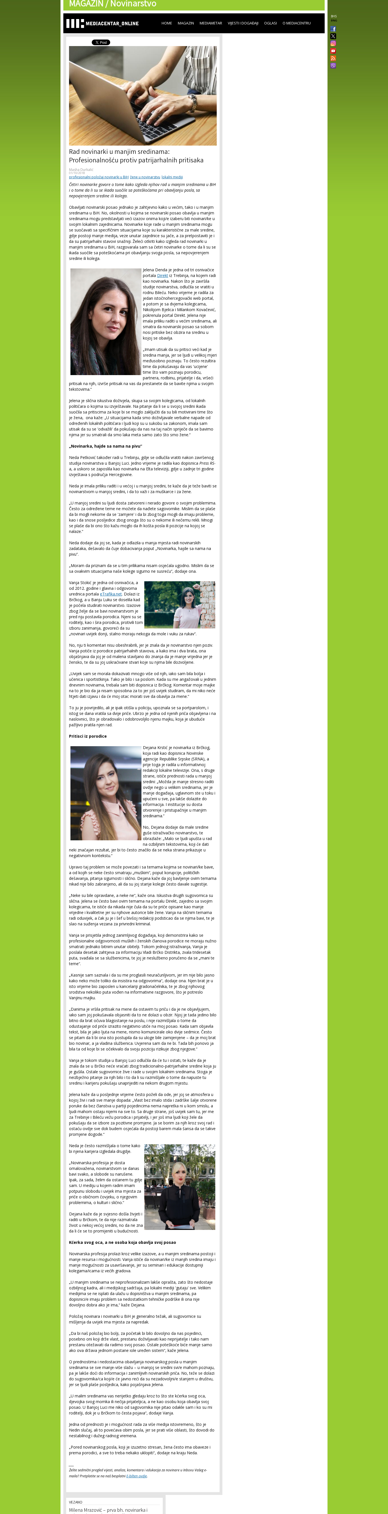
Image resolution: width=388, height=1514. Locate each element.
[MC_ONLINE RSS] (332, 59)
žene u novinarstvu (145, 177)
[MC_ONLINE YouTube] (332, 51)
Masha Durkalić (81, 169)
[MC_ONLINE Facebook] (332, 29)
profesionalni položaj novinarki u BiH (99, 177)
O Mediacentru (297, 23)
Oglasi (270, 23)
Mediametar (211, 23)
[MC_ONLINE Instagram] (332, 44)
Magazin (186, 23)
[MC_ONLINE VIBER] (332, 66)
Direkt (162, 275)
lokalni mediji (172, 177)
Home (167, 23)
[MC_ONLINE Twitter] (332, 36)
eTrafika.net (111, 594)
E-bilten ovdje (136, 1476)
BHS (334, 16)
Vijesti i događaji (243, 23)
